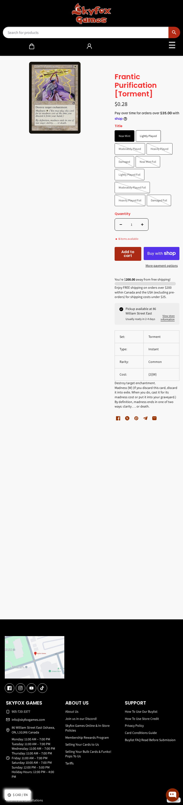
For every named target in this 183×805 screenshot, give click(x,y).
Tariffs (69, 763)
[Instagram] (20, 688)
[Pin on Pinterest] (136, 418)
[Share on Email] (154, 418)
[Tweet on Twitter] (127, 418)
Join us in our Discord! (81, 718)
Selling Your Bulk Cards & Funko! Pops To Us (88, 753)
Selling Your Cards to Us (82, 744)
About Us (71, 711)
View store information (168, 317)
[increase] (142, 224)
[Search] (174, 32)
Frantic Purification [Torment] (136, 86)
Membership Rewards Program (87, 737)
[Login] (89, 46)
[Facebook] (9, 688)
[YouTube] (31, 688)
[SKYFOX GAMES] (92, 13)
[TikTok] (42, 688)
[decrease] (121, 224)
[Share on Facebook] (118, 418)
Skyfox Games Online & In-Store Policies (87, 727)
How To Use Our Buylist (141, 711)
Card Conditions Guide (141, 733)
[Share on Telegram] (145, 418)
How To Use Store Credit (142, 718)
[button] (31, 46)
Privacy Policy (134, 725)
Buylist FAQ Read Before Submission (150, 740)
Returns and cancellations (24, 800)
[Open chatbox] (172, 795)
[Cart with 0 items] (31, 46)
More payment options (162, 265)
